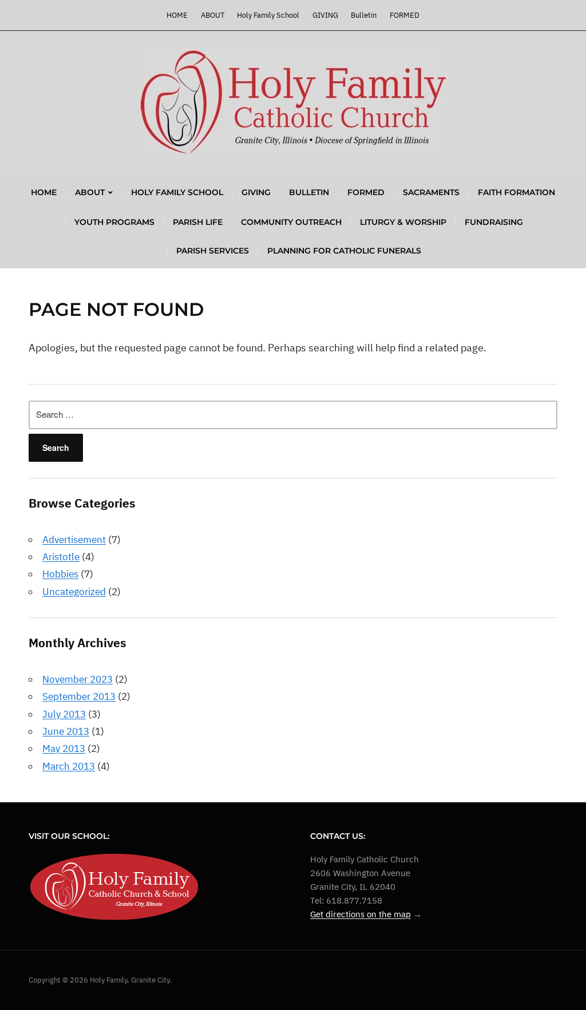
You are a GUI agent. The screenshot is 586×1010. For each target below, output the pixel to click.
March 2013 (68, 766)
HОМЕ (177, 15)
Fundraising (494, 222)
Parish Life (198, 222)
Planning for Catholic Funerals (344, 250)
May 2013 (63, 748)
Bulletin (364, 15)
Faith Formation (516, 192)
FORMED (404, 15)
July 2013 (64, 714)
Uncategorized (74, 591)
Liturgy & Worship (403, 222)
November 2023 (77, 679)
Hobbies (60, 574)
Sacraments (431, 192)
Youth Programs (114, 222)
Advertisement (74, 539)
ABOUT (212, 15)
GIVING (325, 15)
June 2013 (65, 731)
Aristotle (61, 556)
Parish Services (212, 250)
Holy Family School (268, 15)
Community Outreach (291, 222)
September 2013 (79, 696)
